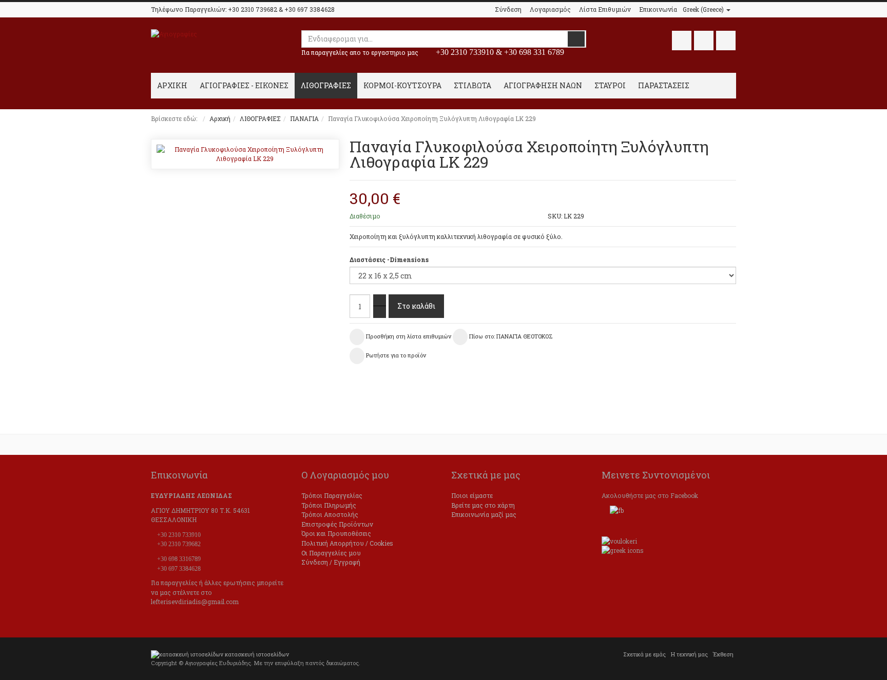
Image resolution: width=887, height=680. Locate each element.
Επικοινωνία (658, 9)
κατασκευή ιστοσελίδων (257, 654)
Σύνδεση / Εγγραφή (330, 562)
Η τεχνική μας (689, 654)
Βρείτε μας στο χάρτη (483, 505)
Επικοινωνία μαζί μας (483, 514)
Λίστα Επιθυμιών (605, 9)
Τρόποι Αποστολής (329, 514)
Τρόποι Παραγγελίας (331, 495)
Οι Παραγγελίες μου (331, 553)
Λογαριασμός (550, 9)
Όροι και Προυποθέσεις (336, 533)
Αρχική (219, 118)
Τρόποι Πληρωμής (328, 505)
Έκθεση (723, 654)
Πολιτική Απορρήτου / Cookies (347, 543)
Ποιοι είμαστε (472, 495)
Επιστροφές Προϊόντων (337, 524)
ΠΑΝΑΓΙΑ (304, 118)
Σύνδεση (508, 9)
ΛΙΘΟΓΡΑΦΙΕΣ (260, 118)
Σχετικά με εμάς (644, 654)
